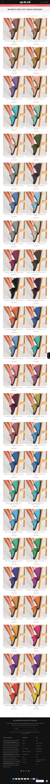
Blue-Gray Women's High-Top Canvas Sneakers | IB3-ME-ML (14, 359)
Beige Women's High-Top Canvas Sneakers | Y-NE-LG (36, 243)
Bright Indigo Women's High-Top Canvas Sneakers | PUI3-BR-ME (14, 590)
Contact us (25, 762)
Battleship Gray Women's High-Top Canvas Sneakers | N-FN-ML (14, 244)
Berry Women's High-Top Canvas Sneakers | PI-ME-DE (13, 272)
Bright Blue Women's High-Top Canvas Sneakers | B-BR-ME (36, 446)
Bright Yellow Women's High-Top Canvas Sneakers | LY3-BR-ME (36, 706)
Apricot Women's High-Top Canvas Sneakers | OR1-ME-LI (36, 99)
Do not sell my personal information (40, 760)
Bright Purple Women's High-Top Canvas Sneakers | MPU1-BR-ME (14, 677)
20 (29, 713)
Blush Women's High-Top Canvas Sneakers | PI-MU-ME (36, 387)
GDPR (37, 754)
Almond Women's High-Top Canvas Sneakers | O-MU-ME (36, 42)
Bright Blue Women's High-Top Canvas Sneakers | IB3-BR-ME (36, 475)
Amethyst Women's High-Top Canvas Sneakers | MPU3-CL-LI (13, 99)
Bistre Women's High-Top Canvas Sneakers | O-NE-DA (36, 272)
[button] (2, 2)
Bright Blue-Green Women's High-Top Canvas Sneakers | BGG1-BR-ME (14, 504)
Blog (23, 757)
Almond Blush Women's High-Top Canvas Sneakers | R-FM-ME (14, 42)
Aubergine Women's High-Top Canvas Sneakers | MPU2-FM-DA (36, 186)
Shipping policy (39, 748)
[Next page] (33, 713)
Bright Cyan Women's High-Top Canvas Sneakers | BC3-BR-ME (36, 533)
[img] (12, 770)
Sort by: (28, 15)
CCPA (37, 757)
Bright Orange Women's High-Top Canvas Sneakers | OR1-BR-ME (14, 619)
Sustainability (25, 754)
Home (24, 740)
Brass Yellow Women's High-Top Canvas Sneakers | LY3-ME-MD (36, 417)
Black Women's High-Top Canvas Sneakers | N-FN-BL (14, 300)
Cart (23, 745)
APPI (37, 764)
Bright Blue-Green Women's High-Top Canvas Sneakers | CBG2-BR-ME (36, 504)
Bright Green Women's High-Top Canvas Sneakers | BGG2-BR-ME (14, 561)
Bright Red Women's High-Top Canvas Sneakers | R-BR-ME (14, 706)
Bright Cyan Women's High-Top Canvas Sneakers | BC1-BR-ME (14, 533)
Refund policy (38, 751)
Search (24, 743)
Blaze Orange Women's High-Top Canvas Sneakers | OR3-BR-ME (14, 330)
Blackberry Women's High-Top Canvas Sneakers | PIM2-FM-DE (36, 301)
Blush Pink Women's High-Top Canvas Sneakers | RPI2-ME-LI (14, 388)
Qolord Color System (27, 751)
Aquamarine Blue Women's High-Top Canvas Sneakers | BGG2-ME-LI (36, 128)
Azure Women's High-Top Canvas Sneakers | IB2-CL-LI (14, 214)
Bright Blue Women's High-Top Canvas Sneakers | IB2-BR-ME (14, 475)
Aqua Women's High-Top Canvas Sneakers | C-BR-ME (14, 127)
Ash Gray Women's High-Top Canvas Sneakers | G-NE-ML (13, 186)
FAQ (37, 740)
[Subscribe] (34, 728)
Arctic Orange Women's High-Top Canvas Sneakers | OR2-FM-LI (14, 157)
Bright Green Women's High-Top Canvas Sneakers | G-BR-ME (36, 561)
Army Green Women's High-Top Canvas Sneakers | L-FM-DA (36, 157)
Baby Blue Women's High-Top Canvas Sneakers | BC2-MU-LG (36, 215)
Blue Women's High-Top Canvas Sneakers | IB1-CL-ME (36, 329)
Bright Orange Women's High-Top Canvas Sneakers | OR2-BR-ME (36, 619)
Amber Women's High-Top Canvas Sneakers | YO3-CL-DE (36, 70)
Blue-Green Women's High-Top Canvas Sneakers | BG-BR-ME (36, 359)
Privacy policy (38, 745)
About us (24, 759)
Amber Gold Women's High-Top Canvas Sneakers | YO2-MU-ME (14, 70)
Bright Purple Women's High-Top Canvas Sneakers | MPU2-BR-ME (36, 677)
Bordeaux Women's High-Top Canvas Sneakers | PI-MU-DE (14, 417)
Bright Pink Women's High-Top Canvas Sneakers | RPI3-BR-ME (36, 648)
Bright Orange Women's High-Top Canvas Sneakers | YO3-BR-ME (14, 648)
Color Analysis (25, 748)
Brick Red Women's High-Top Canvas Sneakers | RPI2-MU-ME (13, 446)
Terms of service (39, 743)
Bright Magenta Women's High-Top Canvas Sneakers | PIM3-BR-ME (36, 590)
